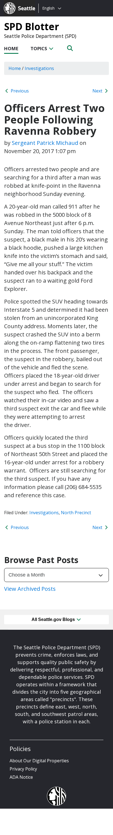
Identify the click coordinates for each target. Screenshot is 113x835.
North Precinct (76, 513)
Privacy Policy (23, 769)
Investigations (44, 513)
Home (11, 48)
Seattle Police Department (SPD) (40, 36)
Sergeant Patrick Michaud (45, 143)
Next (97, 91)
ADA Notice (21, 777)
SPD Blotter (31, 26)
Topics (39, 48)
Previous (19, 91)
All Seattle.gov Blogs (54, 619)
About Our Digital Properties (39, 761)
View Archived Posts (30, 588)
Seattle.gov (15, 3)
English (48, 8)
